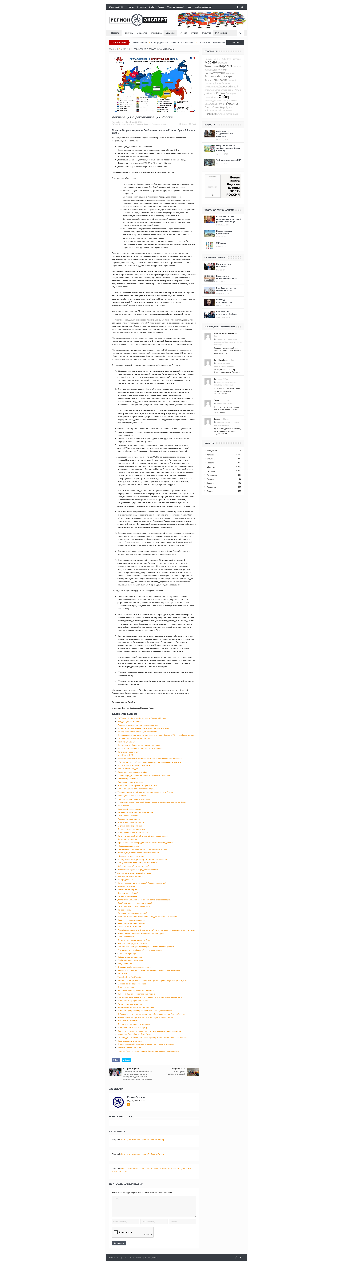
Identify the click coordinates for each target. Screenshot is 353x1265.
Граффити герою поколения (130, 960)
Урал (231, 76)
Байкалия (209, 110)
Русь (229, 58)
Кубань (220, 113)
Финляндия (210, 100)
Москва (210, 62)
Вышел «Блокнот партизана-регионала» (135, 1007)
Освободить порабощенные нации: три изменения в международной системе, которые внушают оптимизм (137, 1075)
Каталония (226, 110)
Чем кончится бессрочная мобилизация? (135, 990)
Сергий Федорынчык (224, 333)
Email (194, 124)
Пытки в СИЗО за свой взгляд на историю (136, 993)
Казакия (236, 58)
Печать (184, 124)
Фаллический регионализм (129, 1003)
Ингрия (221, 76)
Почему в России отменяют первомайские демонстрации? (143, 728)
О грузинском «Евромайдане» (131, 825)
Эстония (210, 76)
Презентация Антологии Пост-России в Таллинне (139, 748)
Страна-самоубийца (126, 953)
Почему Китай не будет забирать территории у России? (142, 859)
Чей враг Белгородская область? (132, 943)
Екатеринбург (231, 113)
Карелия (225, 66)
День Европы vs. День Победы (131, 923)
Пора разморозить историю (129, 1041)
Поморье (210, 114)
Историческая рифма (127, 889)
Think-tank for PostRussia (129, 977)
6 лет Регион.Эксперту (127, 815)
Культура (206, 33)
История (183, 33)
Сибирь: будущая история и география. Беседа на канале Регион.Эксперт (151, 1014)
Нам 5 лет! (122, 973)
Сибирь (225, 96)
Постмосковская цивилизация (224, 232)
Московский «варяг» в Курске (130, 822)
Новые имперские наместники (131, 919)
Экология (170, 33)
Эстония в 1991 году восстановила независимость (172, 42)
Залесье (226, 83)
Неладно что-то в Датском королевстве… (135, 812)
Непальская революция (128, 751)
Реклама (210, 479)
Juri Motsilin (220, 360)
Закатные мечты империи (129, 926)
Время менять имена (127, 839)
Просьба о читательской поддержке (133, 765)
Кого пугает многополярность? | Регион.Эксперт (143, 1139)
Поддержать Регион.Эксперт (199, 7)
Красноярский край (224, 89)
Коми (224, 69)
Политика (128, 33)
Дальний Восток (214, 93)
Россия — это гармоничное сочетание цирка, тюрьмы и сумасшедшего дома (152, 980)
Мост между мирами (126, 741)
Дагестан (209, 89)
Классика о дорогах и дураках (131, 782)
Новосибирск (211, 97)
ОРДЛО (223, 58)
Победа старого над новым (129, 957)
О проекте (141, 7)
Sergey (217, 400)
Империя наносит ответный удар (132, 1027)
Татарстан (211, 66)
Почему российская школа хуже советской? (137, 731)
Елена (217, 419)
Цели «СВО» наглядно (127, 768)
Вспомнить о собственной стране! (226, 277)
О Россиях (221, 243)
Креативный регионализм (129, 809)
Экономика (156, 33)
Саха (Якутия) (217, 103)
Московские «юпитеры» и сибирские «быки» (137, 785)
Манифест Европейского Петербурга (134, 1034)
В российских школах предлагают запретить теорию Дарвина (145, 842)
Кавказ (220, 100)
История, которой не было (129, 1047)
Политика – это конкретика (223, 265)
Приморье (230, 93)
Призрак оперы (124, 909)
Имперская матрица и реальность (132, 1000)
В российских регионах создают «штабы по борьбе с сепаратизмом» (148, 970)
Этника (194, 33)
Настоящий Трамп (224, 403)
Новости (115, 33)
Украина (232, 103)
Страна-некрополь (125, 987)
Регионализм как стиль (127, 1020)
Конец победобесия (126, 936)
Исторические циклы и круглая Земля (134, 940)
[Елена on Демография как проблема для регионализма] (207, 421)
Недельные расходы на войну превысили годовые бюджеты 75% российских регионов (156, 735)
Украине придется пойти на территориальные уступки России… (146, 792)
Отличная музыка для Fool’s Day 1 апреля (136, 788)
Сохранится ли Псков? (127, 893)
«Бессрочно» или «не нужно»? (131, 856)
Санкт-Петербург (215, 107)
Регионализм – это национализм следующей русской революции (228, 219)
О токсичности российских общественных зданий (139, 950)
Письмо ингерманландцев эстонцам (133, 1024)
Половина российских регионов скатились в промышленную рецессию (149, 758)
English (152, 7)
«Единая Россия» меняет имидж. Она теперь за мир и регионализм (148, 1051)
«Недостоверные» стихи (128, 846)
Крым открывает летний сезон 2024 (133, 906)
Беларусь (222, 62)
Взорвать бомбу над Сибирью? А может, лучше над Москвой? (145, 1017)
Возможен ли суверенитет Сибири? (226, 312)
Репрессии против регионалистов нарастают (137, 725)
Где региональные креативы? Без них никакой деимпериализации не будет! (151, 802)
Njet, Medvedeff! (125, 755)
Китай (218, 110)
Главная (130, 7)
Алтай (238, 89)
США (207, 103)
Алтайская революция (127, 778)
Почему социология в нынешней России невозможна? (141, 883)
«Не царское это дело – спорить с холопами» (137, 862)
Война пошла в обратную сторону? (133, 866)
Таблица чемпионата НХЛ (228, 160)
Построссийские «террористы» (131, 829)
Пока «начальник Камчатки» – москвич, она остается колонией (145, 1044)
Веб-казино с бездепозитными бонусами (224, 133)
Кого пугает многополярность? (175, 1072)
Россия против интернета (129, 819)
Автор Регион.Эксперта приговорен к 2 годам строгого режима (145, 946)
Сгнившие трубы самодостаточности (134, 967)
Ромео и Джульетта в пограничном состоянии (138, 852)
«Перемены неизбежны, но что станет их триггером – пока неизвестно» (149, 997)
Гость (217, 379)
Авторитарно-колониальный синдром (134, 873)
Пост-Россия (123, 805)
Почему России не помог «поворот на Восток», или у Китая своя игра (228, 342)
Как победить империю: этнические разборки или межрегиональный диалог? (152, 1037)
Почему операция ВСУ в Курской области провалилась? (142, 835)
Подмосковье (211, 58)
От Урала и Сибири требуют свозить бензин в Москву (222, 42)
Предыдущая (132, 1068)
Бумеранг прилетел (126, 886)
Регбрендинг (221, 33)
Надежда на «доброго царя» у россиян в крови (138, 745)
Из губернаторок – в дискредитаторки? (134, 903)
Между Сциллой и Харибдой (130, 721)
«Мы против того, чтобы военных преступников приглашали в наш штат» (150, 762)
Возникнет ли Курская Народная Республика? (138, 869)
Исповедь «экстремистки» (224, 300)
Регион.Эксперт (118, 122)
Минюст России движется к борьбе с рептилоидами (140, 933)
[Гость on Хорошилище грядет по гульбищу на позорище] (207, 381)
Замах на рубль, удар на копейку (132, 772)
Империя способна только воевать (133, 832)
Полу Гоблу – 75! (125, 963)
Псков (227, 100)
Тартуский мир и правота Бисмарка (133, 799)
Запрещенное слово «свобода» (131, 795)
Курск (229, 107)
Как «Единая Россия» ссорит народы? (226, 289)
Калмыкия (209, 86)
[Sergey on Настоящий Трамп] (207, 403)
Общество (142, 33)
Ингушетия (229, 73)
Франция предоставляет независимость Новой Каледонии (143, 775)
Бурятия (215, 69)
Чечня (234, 100)
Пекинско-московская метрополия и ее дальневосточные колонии (147, 916)
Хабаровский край (226, 86)
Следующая (176, 1068)
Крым (207, 80)
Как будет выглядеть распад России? (134, 738)
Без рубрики (212, 450)
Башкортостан (213, 73)
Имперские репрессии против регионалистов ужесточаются (144, 1010)
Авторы (161, 7)
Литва (218, 83)
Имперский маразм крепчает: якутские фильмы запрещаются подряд (149, 1030)
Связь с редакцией (175, 7)
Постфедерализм (125, 879)
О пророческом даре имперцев (131, 983)
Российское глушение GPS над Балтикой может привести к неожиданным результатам (156, 930)
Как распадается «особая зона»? (132, 913)
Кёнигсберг (219, 80)
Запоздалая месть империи (130, 876)
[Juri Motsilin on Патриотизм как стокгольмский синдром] (207, 362)
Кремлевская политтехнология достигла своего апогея (142, 849)
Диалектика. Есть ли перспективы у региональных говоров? (144, 899)
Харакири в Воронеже (127, 896)
